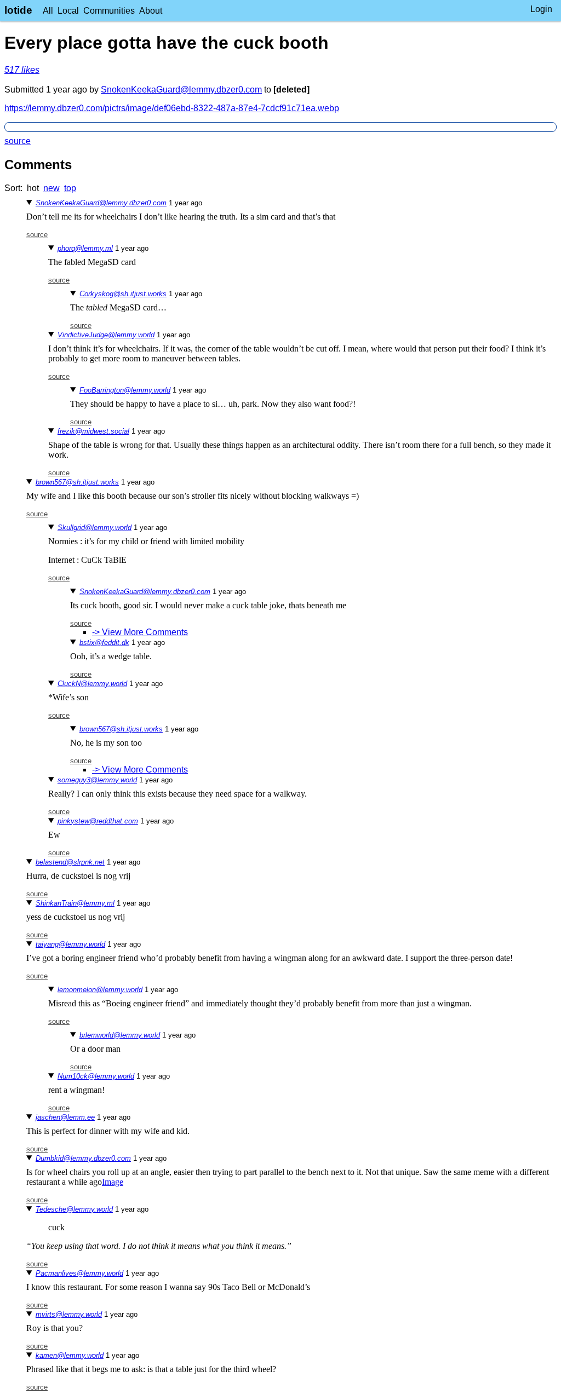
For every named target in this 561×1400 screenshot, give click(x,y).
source (17, 141)
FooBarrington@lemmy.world (124, 390)
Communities (109, 10)
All (48, 10)
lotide (18, 10)
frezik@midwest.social (93, 431)
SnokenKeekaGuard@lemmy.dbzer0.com (181, 89)
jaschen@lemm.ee (65, 1117)
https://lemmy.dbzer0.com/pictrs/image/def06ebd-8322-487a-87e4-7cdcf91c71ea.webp (171, 108)
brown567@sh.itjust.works (77, 482)
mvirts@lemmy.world (69, 1314)
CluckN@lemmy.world (92, 683)
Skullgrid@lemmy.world (94, 527)
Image (112, 1181)
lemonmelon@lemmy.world (100, 990)
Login (541, 9)
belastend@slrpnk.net (70, 862)
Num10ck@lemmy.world (96, 1076)
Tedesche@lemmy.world (74, 1209)
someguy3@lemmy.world (97, 780)
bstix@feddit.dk (104, 642)
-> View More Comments (140, 632)
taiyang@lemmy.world (70, 944)
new (51, 188)
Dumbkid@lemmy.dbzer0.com (83, 1158)
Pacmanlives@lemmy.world (79, 1273)
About (150, 10)
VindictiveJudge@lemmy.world (106, 335)
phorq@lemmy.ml (85, 248)
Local (68, 10)
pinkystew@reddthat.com (98, 821)
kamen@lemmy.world (70, 1355)
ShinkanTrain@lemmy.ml (75, 903)
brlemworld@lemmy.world (119, 1035)
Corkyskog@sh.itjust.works (123, 294)
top (70, 188)
